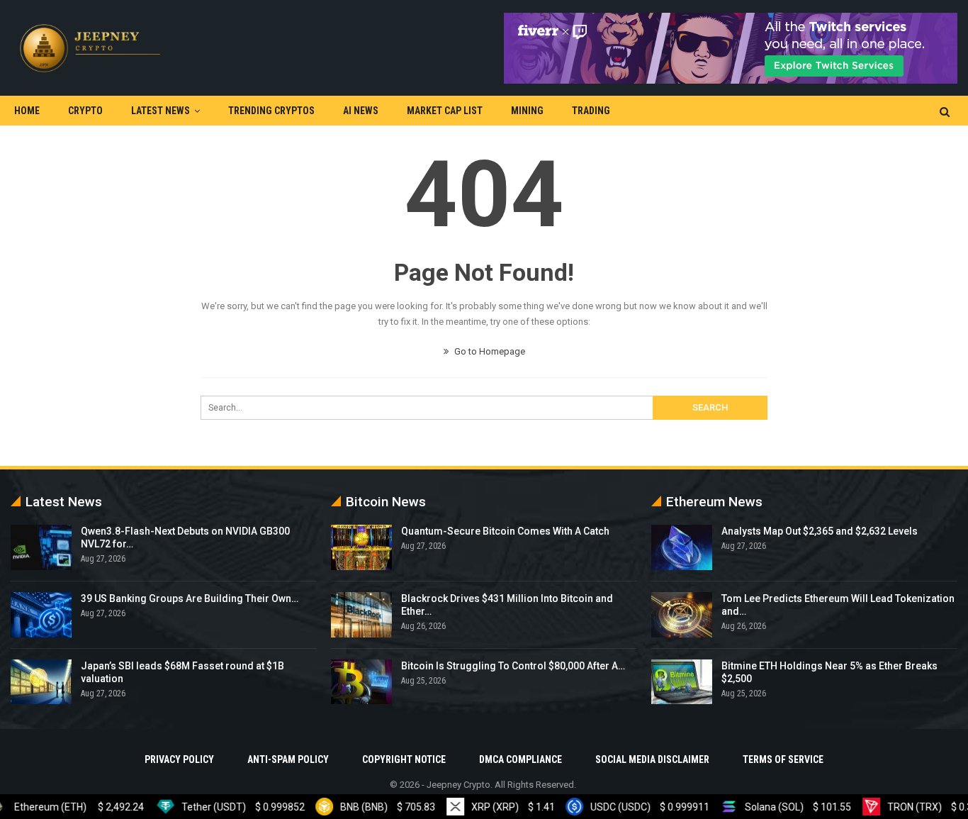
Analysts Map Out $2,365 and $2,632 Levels (819, 531)
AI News (360, 110)
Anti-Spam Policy (288, 759)
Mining (527, 110)
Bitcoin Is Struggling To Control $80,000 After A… (513, 666)
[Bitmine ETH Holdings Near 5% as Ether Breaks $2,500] (681, 682)
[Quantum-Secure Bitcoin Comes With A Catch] (361, 547)
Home (27, 110)
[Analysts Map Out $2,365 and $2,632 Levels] (681, 547)
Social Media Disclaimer (652, 759)
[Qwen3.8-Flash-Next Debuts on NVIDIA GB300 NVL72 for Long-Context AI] (41, 547)
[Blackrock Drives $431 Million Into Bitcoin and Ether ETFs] (361, 614)
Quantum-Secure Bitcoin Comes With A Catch (505, 531)
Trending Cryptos (271, 110)
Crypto (85, 110)
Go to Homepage (488, 351)
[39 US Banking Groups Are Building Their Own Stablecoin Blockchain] (41, 614)
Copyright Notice (404, 759)
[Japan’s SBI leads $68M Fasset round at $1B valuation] (41, 682)
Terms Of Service (783, 759)
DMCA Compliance (520, 759)
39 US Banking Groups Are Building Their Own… (189, 598)
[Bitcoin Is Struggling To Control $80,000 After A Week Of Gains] (361, 682)
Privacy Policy (179, 759)
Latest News (160, 110)
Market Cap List (445, 110)
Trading (591, 110)
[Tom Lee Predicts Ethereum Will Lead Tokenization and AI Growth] (681, 614)
